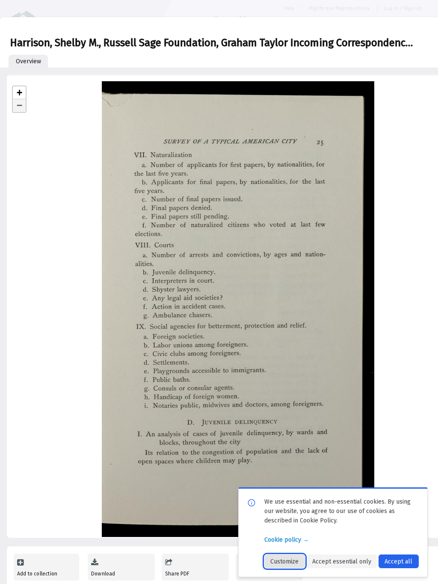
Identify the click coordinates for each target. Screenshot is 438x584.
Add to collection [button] (37, 574)
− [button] (19, 105)
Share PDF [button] (177, 574)
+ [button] (19, 92)
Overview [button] (28, 61)
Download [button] (103, 574)
